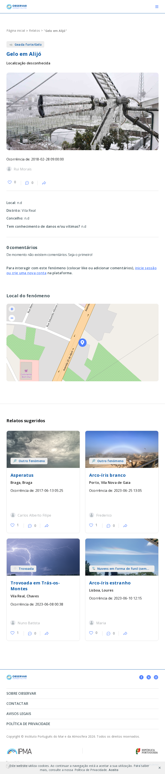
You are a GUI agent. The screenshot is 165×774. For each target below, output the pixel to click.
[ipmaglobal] (16, 676)
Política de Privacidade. (91, 770)
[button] (82, 342)
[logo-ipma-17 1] (19, 749)
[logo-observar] (16, 6)
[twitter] (149, 677)
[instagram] (156, 677)
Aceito (113, 770)
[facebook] (141, 677)
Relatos (34, 30)
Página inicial (15, 30)
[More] (44, 183)
